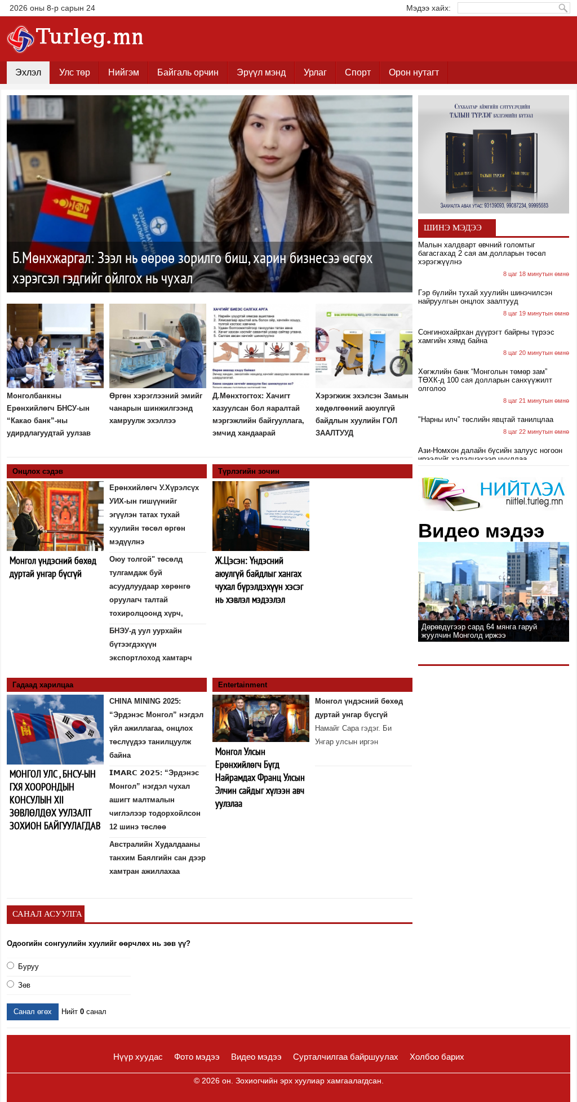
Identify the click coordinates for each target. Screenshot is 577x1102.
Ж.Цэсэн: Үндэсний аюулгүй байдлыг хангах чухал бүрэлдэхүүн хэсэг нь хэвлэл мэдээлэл (259, 580)
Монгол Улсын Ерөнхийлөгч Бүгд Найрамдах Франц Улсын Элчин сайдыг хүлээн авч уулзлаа (260, 777)
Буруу (28, 966)
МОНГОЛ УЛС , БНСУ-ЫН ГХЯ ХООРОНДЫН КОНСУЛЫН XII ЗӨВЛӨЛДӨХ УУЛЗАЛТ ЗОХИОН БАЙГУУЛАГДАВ (55, 799)
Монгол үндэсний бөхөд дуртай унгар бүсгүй (53, 567)
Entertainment (242, 685)
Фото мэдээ (197, 1056)
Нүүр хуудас (138, 1056)
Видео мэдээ (256, 1056)
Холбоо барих (437, 1056)
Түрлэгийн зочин (248, 471)
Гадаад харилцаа (42, 685)
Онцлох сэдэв (37, 471)
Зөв (24, 985)
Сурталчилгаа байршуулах (345, 1056)
